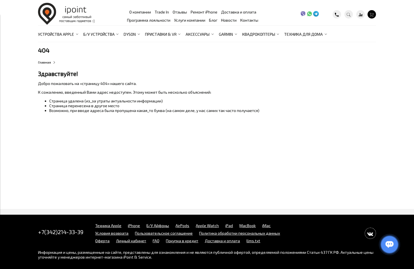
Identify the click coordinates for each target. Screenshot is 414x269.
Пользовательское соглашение (164, 233)
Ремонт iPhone (204, 12)
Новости (229, 20)
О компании (140, 12)
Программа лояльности (148, 20)
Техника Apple (108, 225)
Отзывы (180, 12)
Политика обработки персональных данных (239, 233)
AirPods (182, 225)
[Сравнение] (360, 14)
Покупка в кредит (182, 240)
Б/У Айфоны (157, 225)
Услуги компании (189, 20)
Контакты (249, 20)
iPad (229, 225)
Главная (44, 62)
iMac (266, 225)
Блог (213, 20)
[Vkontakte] (370, 233)
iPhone (134, 225)
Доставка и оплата (238, 12)
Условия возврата (111, 233)
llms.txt (253, 240)
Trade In (162, 12)
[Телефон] (337, 14)
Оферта (102, 240)
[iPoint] (66, 23)
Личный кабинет (131, 240)
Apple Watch (207, 225)
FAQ (156, 240)
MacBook (247, 225)
